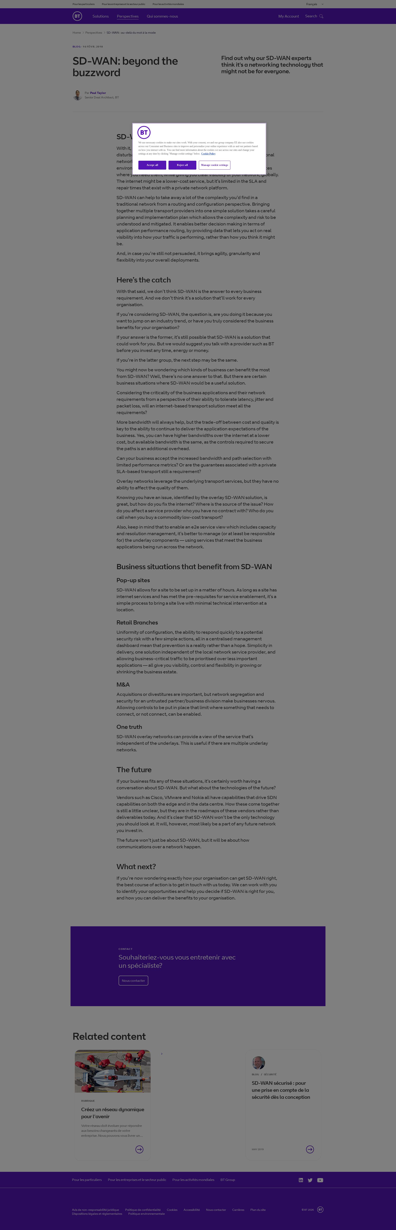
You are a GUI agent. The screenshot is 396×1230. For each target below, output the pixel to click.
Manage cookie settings (214, 165)
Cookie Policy (208, 153)
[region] (199, 149)
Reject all (182, 165)
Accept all (152, 165)
